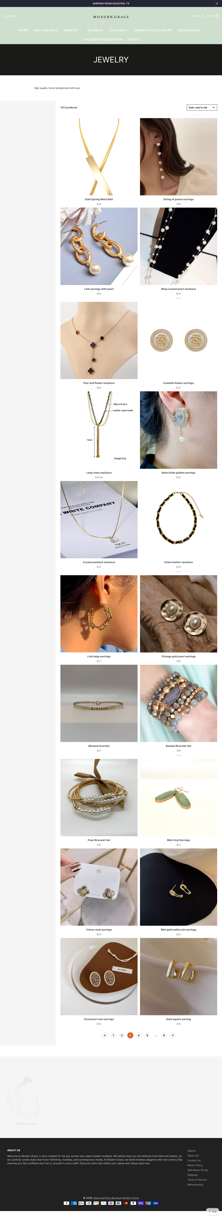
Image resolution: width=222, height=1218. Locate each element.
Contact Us (194, 1160)
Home (23, 30)
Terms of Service (197, 1179)
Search (191, 1150)
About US (193, 1155)
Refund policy (195, 1184)
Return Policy (195, 1165)
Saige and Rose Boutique (108, 1197)
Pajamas (95, 30)
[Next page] (173, 1035)
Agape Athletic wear (153, 30)
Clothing (117, 30)
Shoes (133, 39)
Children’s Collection (102, 39)
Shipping (193, 1174)
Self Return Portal (198, 1170)
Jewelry (70, 30)
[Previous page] (105, 1035)
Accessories (188, 30)
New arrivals (46, 30)
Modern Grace (131, 1197)
